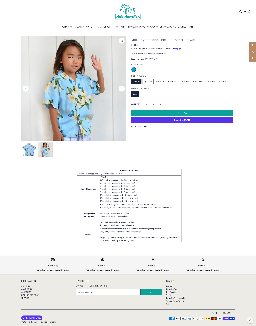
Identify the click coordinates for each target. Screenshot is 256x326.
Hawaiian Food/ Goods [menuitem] (142, 26)
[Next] (122, 88)
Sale (167, 304)
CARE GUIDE (26, 292)
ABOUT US (25, 286)
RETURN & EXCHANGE (30, 295)
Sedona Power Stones (175, 301)
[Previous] (26, 88)
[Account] (245, 12)
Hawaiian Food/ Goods (175, 298)
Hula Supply (171, 292)
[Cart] (249, 11)
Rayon (135, 94)
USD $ (229, 313)
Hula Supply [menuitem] (103, 26)
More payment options (140, 126)
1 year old (136, 81)
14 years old (223, 81)
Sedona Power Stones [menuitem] (173, 26)
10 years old (197, 81)
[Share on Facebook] (252, 45)
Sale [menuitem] (191, 26)
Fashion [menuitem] (65, 26)
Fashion (169, 286)
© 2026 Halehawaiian (30, 321)
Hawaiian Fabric (172, 289)
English (214, 313)
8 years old (184, 81)
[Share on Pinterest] (252, 58)
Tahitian (169, 295)
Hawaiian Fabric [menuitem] (83, 26)
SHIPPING (25, 298)
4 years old (160, 81)
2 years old (148, 81)
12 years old (210, 81)
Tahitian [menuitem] (119, 26)
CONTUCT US (26, 289)
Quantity (135, 104)
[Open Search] (240, 11)
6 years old (172, 81)
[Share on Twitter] (252, 51)
